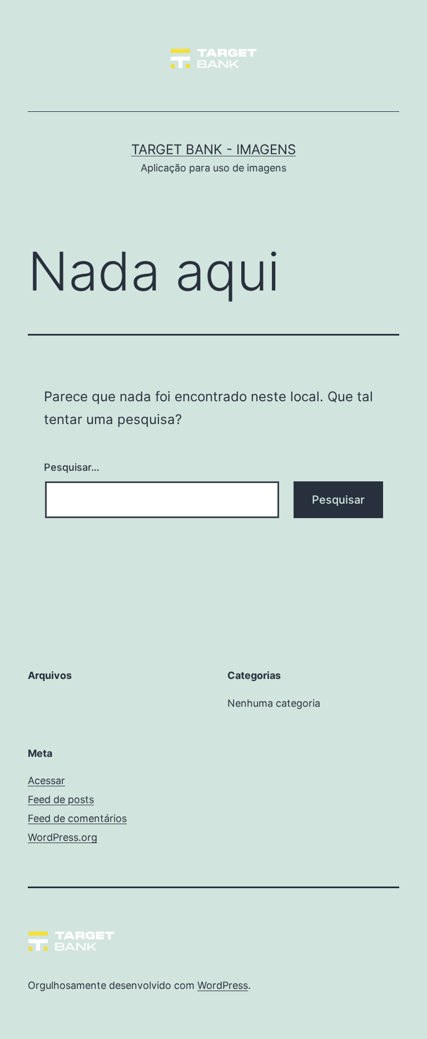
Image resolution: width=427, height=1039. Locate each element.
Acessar (46, 780)
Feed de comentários (77, 818)
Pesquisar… (72, 467)
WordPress (222, 985)
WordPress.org (62, 837)
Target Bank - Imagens (213, 149)
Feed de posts (61, 799)
